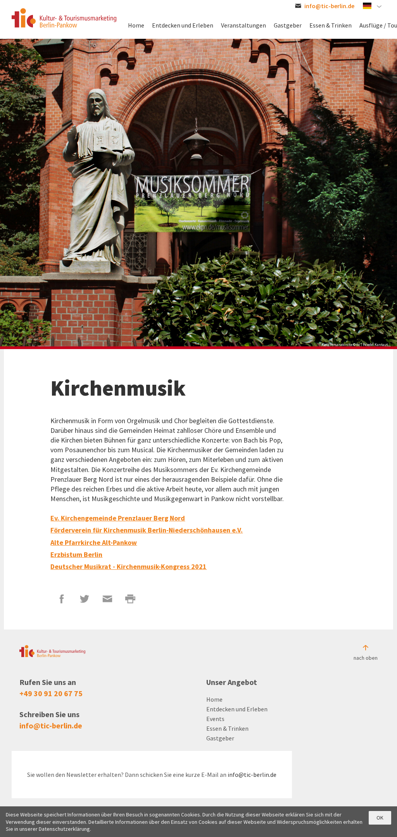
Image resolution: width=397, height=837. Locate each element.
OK (379, 817)
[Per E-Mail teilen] (107, 599)
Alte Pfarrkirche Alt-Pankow (93, 542)
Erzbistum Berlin (76, 554)
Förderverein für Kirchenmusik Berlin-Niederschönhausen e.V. (146, 530)
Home (214, 699)
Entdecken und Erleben (237, 709)
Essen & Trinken (227, 728)
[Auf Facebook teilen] (61, 599)
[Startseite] (64, 18)
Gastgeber (220, 738)
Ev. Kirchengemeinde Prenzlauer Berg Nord (117, 518)
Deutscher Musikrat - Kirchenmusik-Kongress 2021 (128, 566)
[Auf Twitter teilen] (84, 599)
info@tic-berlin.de (50, 725)
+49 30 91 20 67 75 (51, 693)
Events (215, 719)
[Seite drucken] (130, 599)
